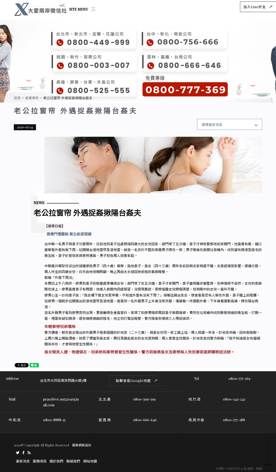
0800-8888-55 (54, 420)
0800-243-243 (234, 399)
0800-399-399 (144, 399)
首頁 (17, 98)
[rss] (29, 452)
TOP (268, 465)
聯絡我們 (73, 461)
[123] (138, 61)
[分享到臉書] (23, 452)
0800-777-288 (234, 420)
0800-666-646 (145, 420)
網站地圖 (90, 461)
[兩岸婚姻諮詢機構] (41, 8)
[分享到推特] (17, 452)
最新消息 (23, 461)
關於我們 (56, 461)
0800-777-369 (239, 378)
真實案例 (32, 98)
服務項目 (40, 461)
